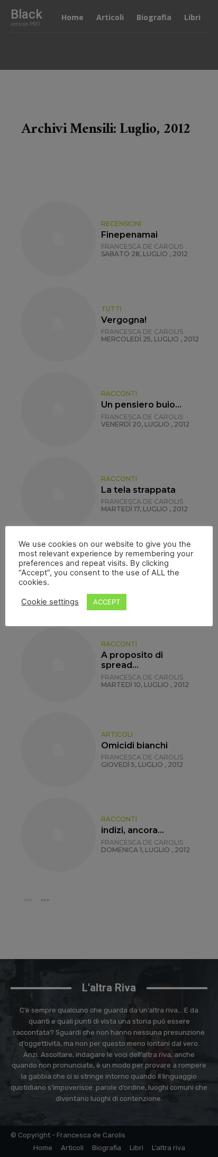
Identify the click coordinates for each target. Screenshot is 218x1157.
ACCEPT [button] (106, 602)
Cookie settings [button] (50, 602)
